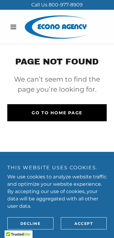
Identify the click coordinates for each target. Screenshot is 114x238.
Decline (30, 223)
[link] (57, 27)
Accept (83, 223)
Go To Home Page (57, 112)
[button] (14, 27)
